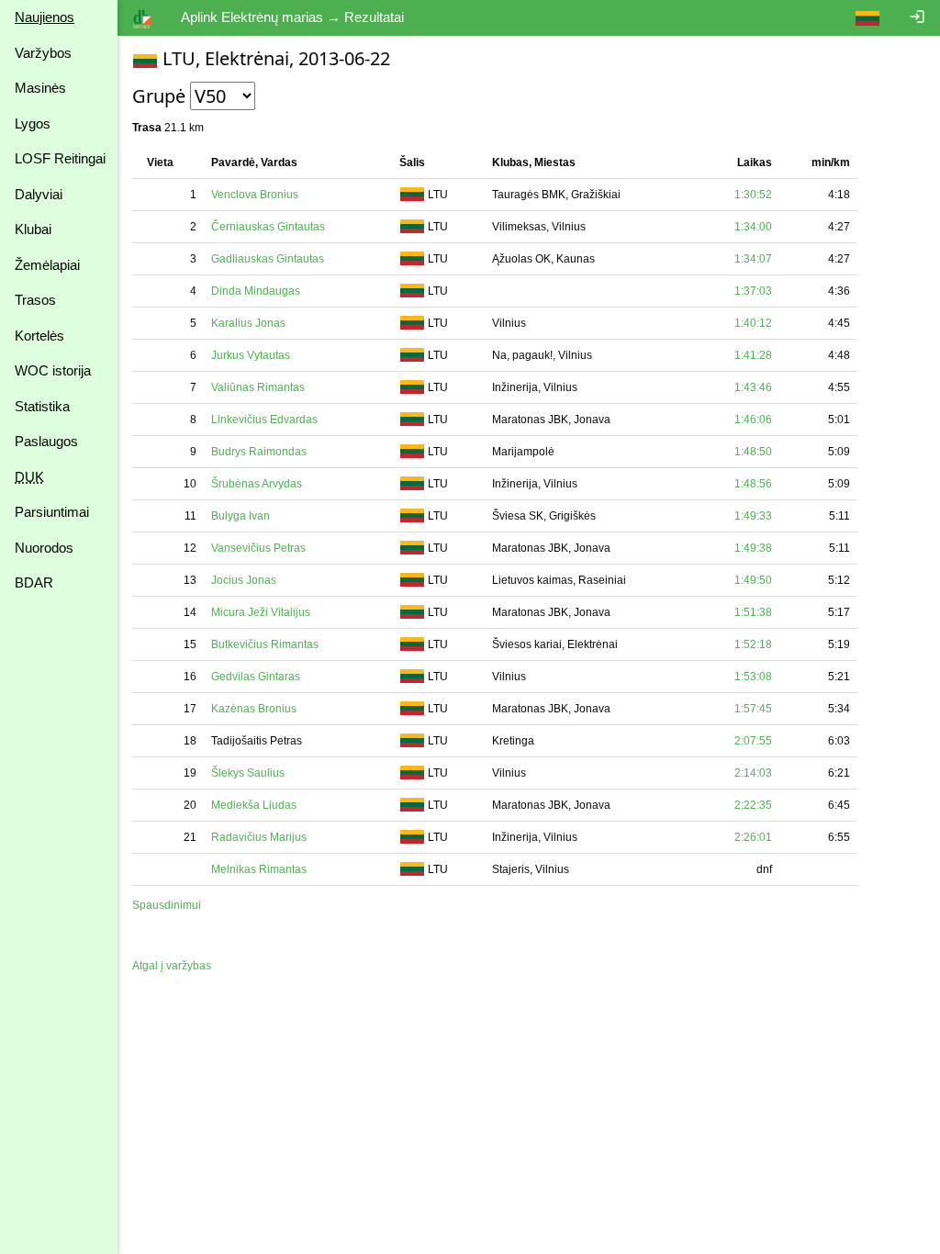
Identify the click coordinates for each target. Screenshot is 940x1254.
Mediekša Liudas (254, 805)
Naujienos (44, 17)
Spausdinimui (166, 905)
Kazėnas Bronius (254, 708)
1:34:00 (753, 226)
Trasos (35, 300)
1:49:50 (753, 580)
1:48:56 (753, 483)
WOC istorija (53, 370)
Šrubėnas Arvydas (256, 483)
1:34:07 (753, 258)
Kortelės (39, 335)
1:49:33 (753, 515)
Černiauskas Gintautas (268, 226)
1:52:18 (753, 644)
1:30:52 (753, 194)
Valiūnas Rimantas (258, 387)
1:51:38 (753, 612)
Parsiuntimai (52, 512)
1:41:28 (753, 355)
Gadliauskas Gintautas (267, 258)
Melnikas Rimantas (259, 869)
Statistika (42, 406)
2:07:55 (753, 740)
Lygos (32, 123)
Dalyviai (38, 194)
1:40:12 (753, 323)
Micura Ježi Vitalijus (260, 612)
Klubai (33, 229)
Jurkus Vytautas (250, 355)
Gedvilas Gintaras (255, 676)
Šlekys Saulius (248, 773)
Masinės (40, 87)
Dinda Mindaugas (255, 291)
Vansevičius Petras (258, 548)
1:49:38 (753, 548)
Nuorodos (44, 547)
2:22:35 (753, 805)
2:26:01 (753, 837)
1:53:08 (753, 676)
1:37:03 (753, 291)
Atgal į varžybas (171, 965)
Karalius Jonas (248, 323)
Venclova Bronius (254, 194)
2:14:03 (753, 773)
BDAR (34, 582)
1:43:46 (753, 387)
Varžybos (43, 53)
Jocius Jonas (243, 580)
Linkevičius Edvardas (264, 419)
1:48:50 (753, 451)
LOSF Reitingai (60, 158)
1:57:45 (753, 708)
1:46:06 (753, 419)
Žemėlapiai (47, 265)
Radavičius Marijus (259, 837)
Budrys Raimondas (259, 451)
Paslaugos (46, 441)
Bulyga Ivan (240, 515)
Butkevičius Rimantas (265, 644)
